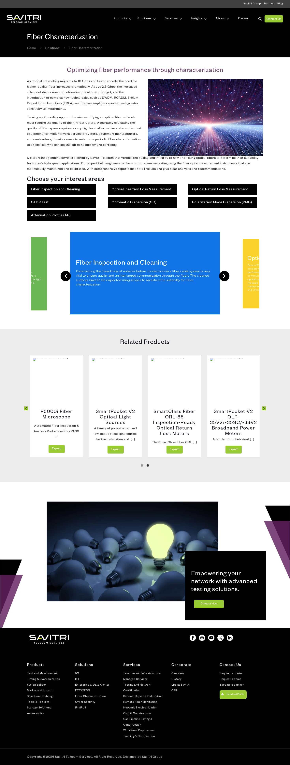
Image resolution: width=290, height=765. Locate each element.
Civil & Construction (137, 713)
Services (131, 665)
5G (77, 673)
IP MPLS (80, 708)
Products (36, 665)
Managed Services (135, 679)
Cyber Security (85, 702)
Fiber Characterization (90, 696)
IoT (77, 679)
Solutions (52, 48)
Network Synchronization (140, 708)
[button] (66, 276)
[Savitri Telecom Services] (24, 19)
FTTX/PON (82, 691)
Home (31, 48)
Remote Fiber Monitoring (140, 702)
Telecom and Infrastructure (141, 673)
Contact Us (274, 19)
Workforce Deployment (139, 731)
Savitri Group (252, 4)
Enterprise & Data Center (92, 685)
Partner (269, 4)
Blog (280, 4)
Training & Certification (139, 736)
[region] (145, 276)
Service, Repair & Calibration (143, 696)
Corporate (181, 665)
